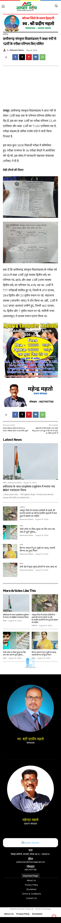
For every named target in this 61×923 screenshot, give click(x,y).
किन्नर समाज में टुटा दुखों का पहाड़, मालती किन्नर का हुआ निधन (44, 653)
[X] (22, 57)
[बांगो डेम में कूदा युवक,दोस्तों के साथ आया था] (10, 570)
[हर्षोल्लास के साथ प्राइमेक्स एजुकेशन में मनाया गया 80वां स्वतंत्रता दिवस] (30, 461)
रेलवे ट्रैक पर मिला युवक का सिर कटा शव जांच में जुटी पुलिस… (14, 653)
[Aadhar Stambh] (26, 6)
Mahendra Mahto (17, 50)
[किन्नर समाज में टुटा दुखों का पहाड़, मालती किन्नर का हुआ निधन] (10, 551)
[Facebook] (15, 57)
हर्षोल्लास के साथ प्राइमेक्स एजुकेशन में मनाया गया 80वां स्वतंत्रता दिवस (16, 616)
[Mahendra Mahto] (5, 50)
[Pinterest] (29, 57)
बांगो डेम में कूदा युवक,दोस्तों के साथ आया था (38, 566)
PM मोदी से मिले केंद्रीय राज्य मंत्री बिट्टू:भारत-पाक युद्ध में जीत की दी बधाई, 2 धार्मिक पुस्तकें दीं (45, 430)
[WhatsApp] (42, 57)
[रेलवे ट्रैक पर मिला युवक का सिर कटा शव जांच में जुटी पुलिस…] (10, 532)
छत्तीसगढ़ (5, 34)
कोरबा (4, 483)
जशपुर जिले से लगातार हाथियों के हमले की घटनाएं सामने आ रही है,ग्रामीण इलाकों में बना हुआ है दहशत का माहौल (38, 513)
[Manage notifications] (54, 916)
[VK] (36, 57)
